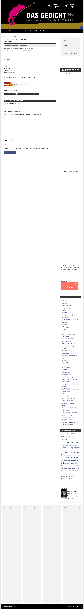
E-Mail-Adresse (7, 140)
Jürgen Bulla (67, 457)
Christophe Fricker (75, 439)
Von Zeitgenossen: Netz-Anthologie (69, 408)
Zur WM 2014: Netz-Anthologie (68, 424)
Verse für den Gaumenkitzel (68, 403)
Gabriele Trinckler (75, 450)
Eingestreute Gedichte (66, 326)
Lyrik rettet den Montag (66, 367)
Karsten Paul (73, 457)
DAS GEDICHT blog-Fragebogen (69, 314)
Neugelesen (64, 376)
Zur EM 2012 (64, 420)
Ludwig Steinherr (68, 463)
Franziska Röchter (64, 450)
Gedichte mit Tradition (66, 341)
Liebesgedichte (65, 360)
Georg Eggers (63, 452)
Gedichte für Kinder (66, 339)
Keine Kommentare (23, 45)
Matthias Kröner (75, 463)
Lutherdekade (18, 48)
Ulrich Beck (72, 474)
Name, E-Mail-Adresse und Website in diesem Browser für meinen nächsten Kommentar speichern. (27, 148)
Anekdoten (64, 301)
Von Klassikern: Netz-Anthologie (69, 407)
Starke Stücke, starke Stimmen (68, 395)
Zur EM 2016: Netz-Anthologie (68, 422)
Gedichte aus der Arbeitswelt (68, 338)
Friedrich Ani (69, 450)
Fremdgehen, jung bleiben (67, 333)
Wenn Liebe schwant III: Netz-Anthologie (70, 414)
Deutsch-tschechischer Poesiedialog (70, 319)
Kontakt (42, 30)
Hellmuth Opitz (69, 452)
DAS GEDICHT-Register (30, 30)
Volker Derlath (73, 479)
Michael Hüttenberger (70, 468)
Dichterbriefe (64, 320)
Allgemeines (64, 300)
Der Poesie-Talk (65, 317)
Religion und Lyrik (65, 388)
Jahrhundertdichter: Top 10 (67, 353)
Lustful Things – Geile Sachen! (68, 364)
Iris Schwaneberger (13, 90)
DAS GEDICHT (27, 50)
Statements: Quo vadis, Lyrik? (68, 396)
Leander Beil (68, 460)
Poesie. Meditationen (66, 381)
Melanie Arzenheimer (67, 466)
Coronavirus (70, 442)
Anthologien (64, 303)
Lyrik (6, 93)
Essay (63, 331)
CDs (63, 307)
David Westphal (70, 445)
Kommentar (7, 117)
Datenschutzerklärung (77, 606)
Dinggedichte (64, 324)
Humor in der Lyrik (66, 350)
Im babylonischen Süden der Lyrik (69, 351)
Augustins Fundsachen (67, 305)
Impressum (70, 606)
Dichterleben (64, 322)
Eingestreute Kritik (66, 327)
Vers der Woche (65, 402)
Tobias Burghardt (65, 474)
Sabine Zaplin (65, 472)
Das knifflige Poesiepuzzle (67, 315)
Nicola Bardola (76, 468)
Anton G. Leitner (15, 45)
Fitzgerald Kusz (75, 448)
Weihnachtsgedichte (66, 410)
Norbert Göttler (63, 470)
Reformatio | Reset (12, 93)
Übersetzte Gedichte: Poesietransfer (69, 398)
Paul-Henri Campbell (70, 470)
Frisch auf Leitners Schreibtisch (68, 334)
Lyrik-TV (63, 370)
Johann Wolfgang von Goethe (71, 455)
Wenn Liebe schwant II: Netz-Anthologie (70, 412)
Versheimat (64, 405)
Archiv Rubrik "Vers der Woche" (70, 53)
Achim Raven (63, 433)
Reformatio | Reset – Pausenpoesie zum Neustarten (27, 93)
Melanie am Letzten (66, 372)
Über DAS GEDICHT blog (15, 30)
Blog (3, 30)
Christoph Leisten (63, 442)
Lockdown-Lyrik (65, 362)
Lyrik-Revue (64, 369)
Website (6, 144)
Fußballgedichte (65, 336)
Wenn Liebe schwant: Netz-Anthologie (70, 415)
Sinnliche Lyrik (65, 393)
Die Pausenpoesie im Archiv (21, 84)
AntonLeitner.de (70, 493)
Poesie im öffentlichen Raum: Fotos (69, 379)
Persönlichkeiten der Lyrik (67, 377)
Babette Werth (68, 439)
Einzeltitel (64, 329)
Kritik (63, 358)
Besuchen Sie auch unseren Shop (68, 265)
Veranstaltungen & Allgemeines (68, 400)
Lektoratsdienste (74, 269)
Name (5, 136)
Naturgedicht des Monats (67, 374)
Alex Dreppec (67, 433)
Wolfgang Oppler (75, 480)
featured (66, 448)
